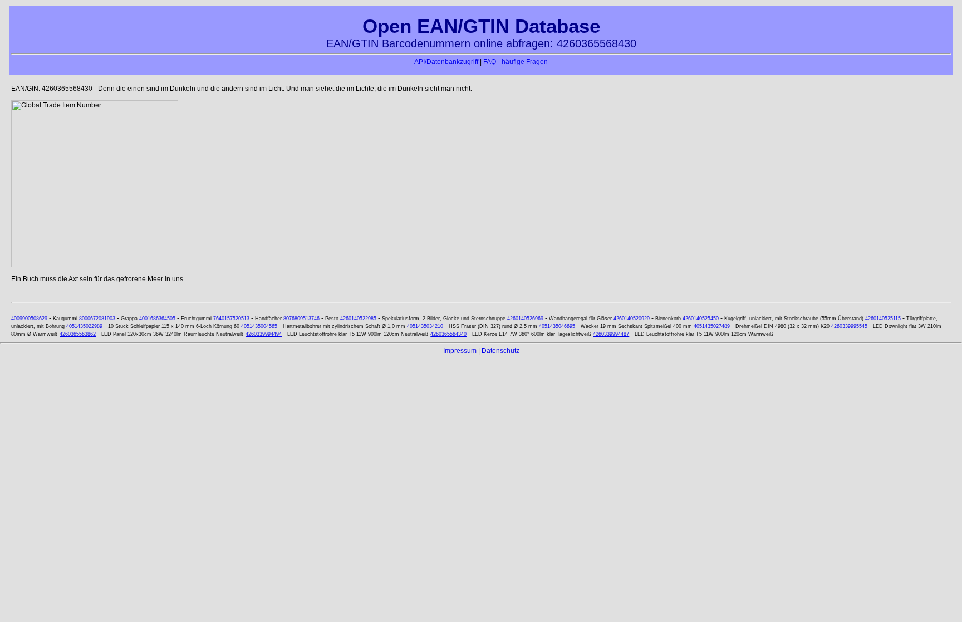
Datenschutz (500, 351)
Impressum (460, 351)
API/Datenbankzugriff (446, 62)
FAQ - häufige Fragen (515, 62)
